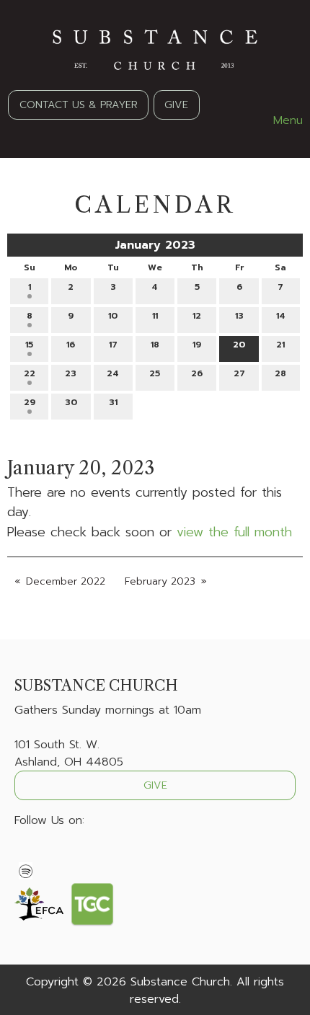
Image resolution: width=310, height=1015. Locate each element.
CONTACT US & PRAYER (78, 104)
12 (196, 315)
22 (29, 373)
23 (70, 373)
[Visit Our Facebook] (25, 854)
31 (113, 402)
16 (70, 344)
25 (154, 373)
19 (196, 344)
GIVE (176, 104)
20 (239, 344)
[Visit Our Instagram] (72, 854)
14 (280, 315)
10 (113, 315)
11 (155, 315)
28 (280, 373)
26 (197, 373)
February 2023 (160, 581)
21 (280, 344)
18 (155, 344)
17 (113, 344)
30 (71, 402)
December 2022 (65, 581)
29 (29, 402)
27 (239, 373)
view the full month (234, 532)
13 (239, 315)
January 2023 (155, 245)
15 (29, 344)
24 (113, 373)
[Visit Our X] (49, 854)
